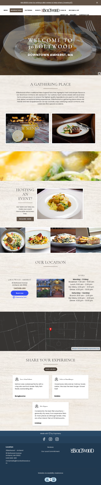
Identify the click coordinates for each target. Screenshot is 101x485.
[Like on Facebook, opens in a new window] (44, 439)
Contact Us (84, 15)
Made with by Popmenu (31, 433)
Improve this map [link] (94, 348)
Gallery (73, 15)
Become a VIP (74, 10)
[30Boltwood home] (50, 10)
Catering (28, 10)
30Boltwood (82, 450)
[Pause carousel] (99, 73)
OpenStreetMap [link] (83, 348)
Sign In (63, 10)
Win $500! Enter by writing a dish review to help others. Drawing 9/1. (47, 2)
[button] (12, 240)
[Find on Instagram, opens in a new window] (50, 439)
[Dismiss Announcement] (97, 2)
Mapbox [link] (75, 348)
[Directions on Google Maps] (50, 331)
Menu (6, 10)
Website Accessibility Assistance (50, 473)
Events (38, 10)
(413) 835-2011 (11, 458)
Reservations (16, 10)
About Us (64, 15)
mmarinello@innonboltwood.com (18, 462)
